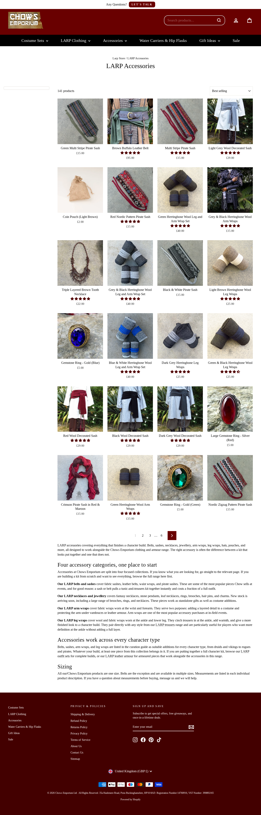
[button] (130, 153)
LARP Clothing (74, 40)
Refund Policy (79, 720)
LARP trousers (165, 625)
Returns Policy (79, 727)
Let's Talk (142, 4)
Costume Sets (33, 40)
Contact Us (77, 752)
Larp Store (119, 58)
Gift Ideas (208, 40)
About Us (76, 746)
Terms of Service (80, 739)
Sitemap (75, 758)
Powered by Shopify (130, 799)
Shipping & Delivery (83, 714)
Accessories (113, 40)
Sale (236, 40)
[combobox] (190, 20)
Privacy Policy (79, 733)
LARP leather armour (119, 656)
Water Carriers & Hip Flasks (163, 40)
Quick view (80, 139)
